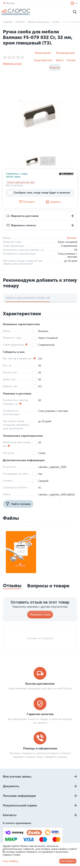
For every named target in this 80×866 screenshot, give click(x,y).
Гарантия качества (40, 714)
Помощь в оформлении (40, 748)
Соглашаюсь (67, 861)
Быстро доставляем (40, 683)
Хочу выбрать (11, 861)
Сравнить (55, 201)
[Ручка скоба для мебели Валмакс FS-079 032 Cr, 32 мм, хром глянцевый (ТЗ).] (40, 114)
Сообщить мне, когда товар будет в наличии (42, 192)
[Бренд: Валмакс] (66, 173)
